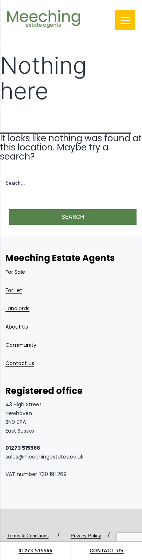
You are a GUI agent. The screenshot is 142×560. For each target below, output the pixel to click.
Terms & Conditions (28, 535)
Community (20, 345)
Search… (15, 183)
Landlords (17, 308)
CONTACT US (106, 550)
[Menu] (125, 20)
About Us (16, 326)
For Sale (15, 272)
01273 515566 (35, 550)
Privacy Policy (86, 535)
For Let (13, 290)
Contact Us (19, 363)
